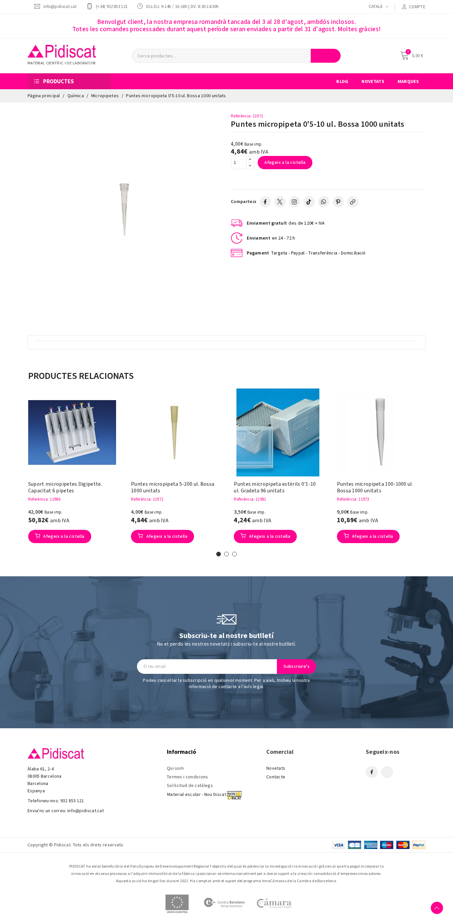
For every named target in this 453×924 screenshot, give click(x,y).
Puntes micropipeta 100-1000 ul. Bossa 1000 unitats (375, 487)
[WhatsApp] (323, 201)
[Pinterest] (338, 201)
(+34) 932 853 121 (111, 6)
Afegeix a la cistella (284, 162)
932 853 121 (72, 801)
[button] (18, 473)
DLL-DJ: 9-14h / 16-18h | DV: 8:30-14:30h (182, 6)
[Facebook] (265, 201)
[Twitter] (280, 201)
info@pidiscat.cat (60, 6)
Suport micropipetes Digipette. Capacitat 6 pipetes (65, 487)
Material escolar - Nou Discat (196, 794)
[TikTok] (309, 201)
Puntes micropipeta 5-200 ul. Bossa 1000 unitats (172, 487)
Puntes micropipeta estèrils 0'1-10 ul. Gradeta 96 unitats (275, 487)
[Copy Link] (352, 201)
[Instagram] (294, 201)
